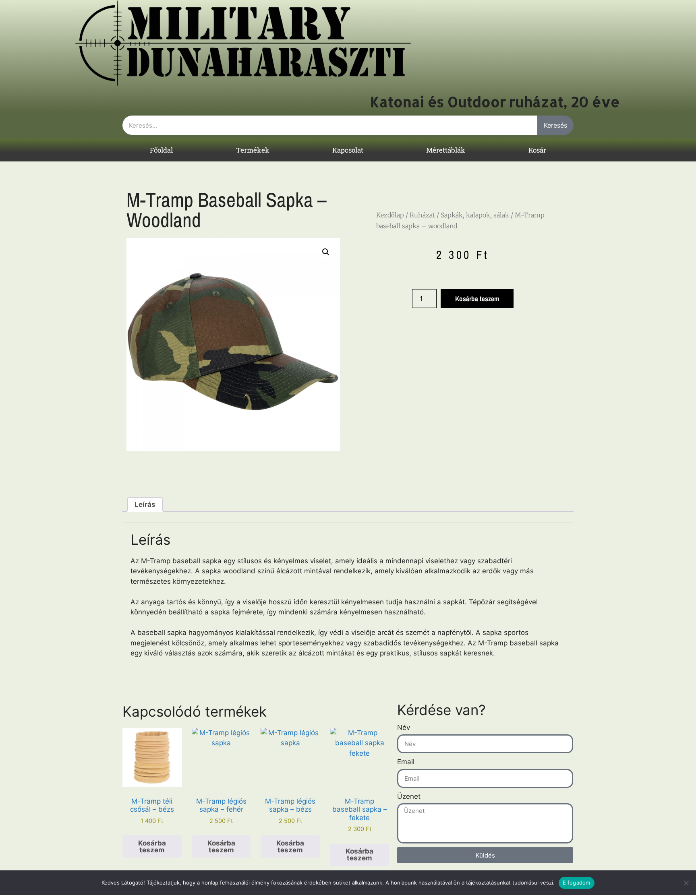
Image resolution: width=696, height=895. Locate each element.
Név (403, 727)
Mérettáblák (445, 150)
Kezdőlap (390, 215)
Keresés (555, 125)
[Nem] (686, 883)
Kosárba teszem (477, 298)
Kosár (537, 150)
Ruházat (422, 215)
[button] (326, 252)
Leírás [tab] (145, 504)
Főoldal (161, 150)
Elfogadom (576, 882)
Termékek (252, 150)
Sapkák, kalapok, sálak (475, 215)
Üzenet (408, 796)
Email (405, 762)
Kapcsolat (347, 150)
